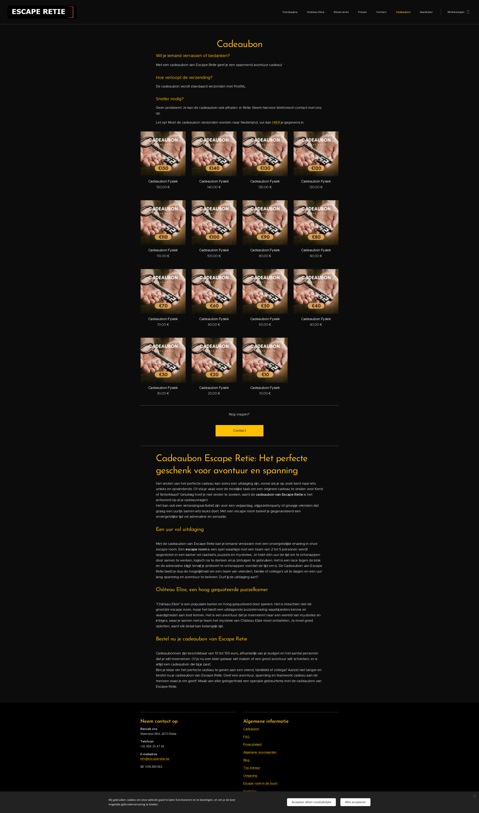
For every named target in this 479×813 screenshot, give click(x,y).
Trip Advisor (251, 768)
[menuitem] (292, 12)
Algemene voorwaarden (260, 752)
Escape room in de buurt (260, 783)
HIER (276, 122)
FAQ (246, 737)
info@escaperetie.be (154, 759)
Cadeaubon (251, 729)
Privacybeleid (252, 744)
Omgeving (250, 775)
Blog (246, 760)
